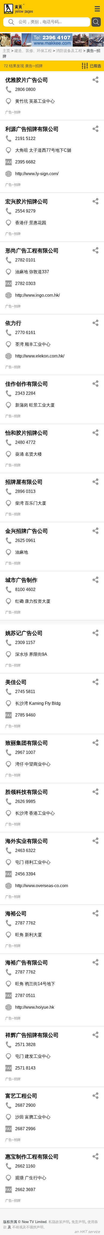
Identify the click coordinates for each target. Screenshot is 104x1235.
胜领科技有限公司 (26, 792)
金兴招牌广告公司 (26, 531)
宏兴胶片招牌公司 (26, 201)
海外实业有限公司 (26, 841)
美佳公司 (16, 682)
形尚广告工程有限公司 (32, 251)
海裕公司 (16, 913)
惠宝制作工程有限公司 (32, 1157)
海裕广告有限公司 (26, 963)
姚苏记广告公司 (24, 633)
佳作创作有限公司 (26, 384)
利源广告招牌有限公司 (32, 129)
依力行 (13, 323)
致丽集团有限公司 (26, 743)
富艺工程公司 (21, 1096)
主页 (6, 51)
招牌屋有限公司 (24, 482)
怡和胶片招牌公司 (26, 433)
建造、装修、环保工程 (33, 51)
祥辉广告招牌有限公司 (32, 1035)
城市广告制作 (21, 580)
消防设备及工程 (69, 51)
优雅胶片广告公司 (26, 80)
